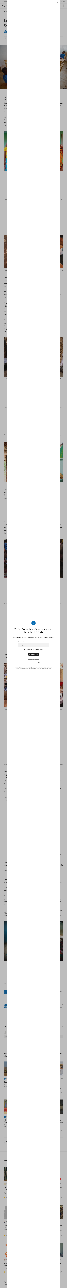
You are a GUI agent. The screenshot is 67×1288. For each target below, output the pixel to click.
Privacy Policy (49, 667)
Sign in (40, 663)
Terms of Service (40, 667)
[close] (57, 2)
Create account (33, 654)
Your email (20, 642)
